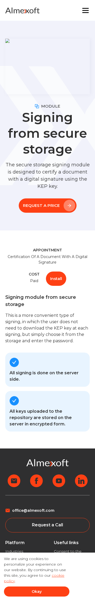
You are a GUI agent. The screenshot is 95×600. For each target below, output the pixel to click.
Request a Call (47, 524)
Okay (37, 591)
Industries (14, 551)
